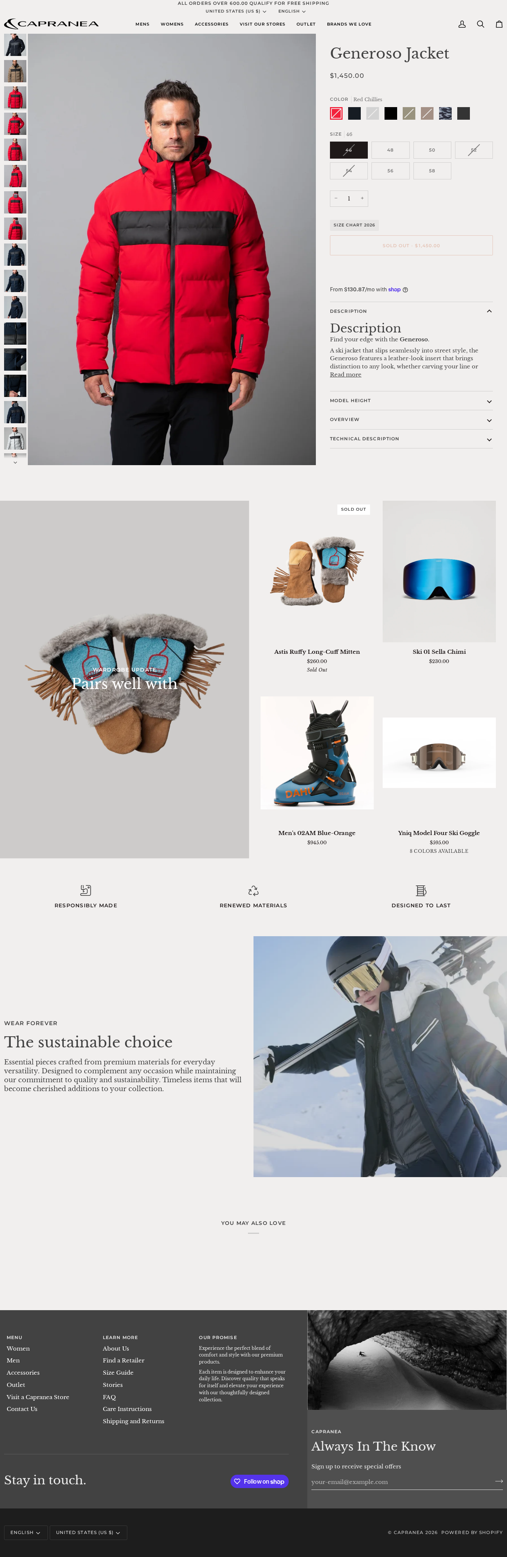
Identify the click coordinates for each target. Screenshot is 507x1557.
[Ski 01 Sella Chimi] (439, 571)
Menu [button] (14, 1337)
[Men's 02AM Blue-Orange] (317, 752)
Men (13, 1360)
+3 (468, 852)
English (289, 11)
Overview (345, 419)
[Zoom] (41, 451)
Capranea (409, 1532)
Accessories (23, 1372)
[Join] (497, 1481)
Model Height (350, 400)
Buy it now (411, 271)
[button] (142, 24)
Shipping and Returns (133, 1421)
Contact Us (22, 1409)
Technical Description (364, 438)
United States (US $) (233, 11)
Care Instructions (127, 1409)
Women (18, 1348)
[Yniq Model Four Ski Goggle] (439, 752)
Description (348, 311)
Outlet (16, 1385)
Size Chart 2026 (354, 225)
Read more (346, 374)
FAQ (109, 1397)
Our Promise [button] (218, 1337)
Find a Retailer (123, 1360)
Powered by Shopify (472, 1532)
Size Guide (118, 1372)
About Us (116, 1348)
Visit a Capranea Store (38, 1397)
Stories (113, 1385)
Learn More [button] (120, 1337)
